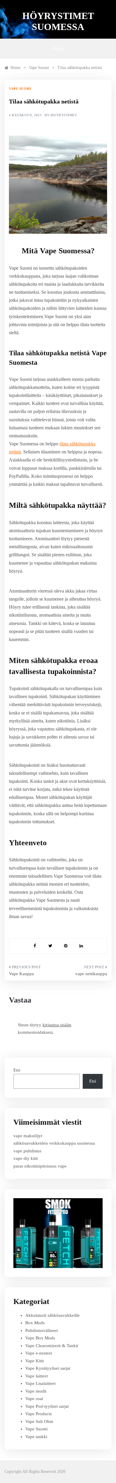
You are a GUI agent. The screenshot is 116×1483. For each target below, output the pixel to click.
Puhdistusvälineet (41, 1330)
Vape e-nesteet (38, 1353)
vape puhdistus (27, 1151)
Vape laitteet (36, 1376)
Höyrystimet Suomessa (58, 21)
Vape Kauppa (21, 973)
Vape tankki (36, 1436)
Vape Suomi (20, 88)
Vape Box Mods (40, 1338)
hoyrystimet (64, 115)
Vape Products (38, 1413)
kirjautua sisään (57, 1024)
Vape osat (34, 1398)
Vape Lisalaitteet (40, 1383)
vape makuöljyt (27, 1135)
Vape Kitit (34, 1360)
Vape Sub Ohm (39, 1421)
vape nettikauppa (91, 973)
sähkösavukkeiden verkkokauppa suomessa (54, 1143)
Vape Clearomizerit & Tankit (51, 1345)
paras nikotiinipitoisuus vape (40, 1166)
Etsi (16, 1070)
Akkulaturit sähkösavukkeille (52, 1315)
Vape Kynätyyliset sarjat (47, 1368)
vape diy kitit (25, 1158)
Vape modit (35, 1391)
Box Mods (35, 1322)
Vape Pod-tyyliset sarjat (47, 1406)
